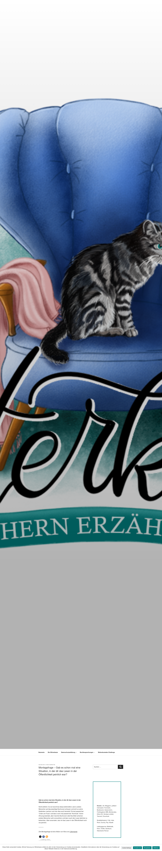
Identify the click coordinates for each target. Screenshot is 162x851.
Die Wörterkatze (53, 752)
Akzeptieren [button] (147, 848)
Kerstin (52, 764)
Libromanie (73, 832)
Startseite (41, 752)
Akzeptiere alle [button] (137, 847)
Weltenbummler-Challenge (106, 752)
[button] (40, 836)
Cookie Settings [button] (126, 848)
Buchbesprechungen (86, 752)
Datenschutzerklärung (68, 752)
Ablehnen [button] (156, 848)
